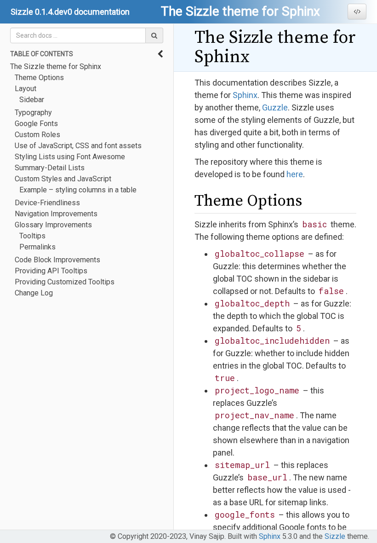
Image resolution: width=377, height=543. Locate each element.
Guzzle (275, 107)
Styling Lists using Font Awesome (70, 156)
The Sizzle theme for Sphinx (55, 66)
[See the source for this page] (357, 11)
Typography (33, 112)
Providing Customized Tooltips (64, 281)
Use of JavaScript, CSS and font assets (78, 145)
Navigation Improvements (56, 213)
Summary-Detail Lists (50, 167)
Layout (25, 88)
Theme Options (39, 77)
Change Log (34, 293)
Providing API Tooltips (51, 270)
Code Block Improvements (57, 259)
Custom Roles (37, 134)
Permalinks (37, 247)
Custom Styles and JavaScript (63, 178)
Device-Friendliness (47, 202)
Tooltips (32, 235)
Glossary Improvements (53, 224)
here (294, 174)
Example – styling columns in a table (78, 189)
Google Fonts (36, 123)
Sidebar (31, 99)
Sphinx (245, 95)
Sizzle (335, 536)
